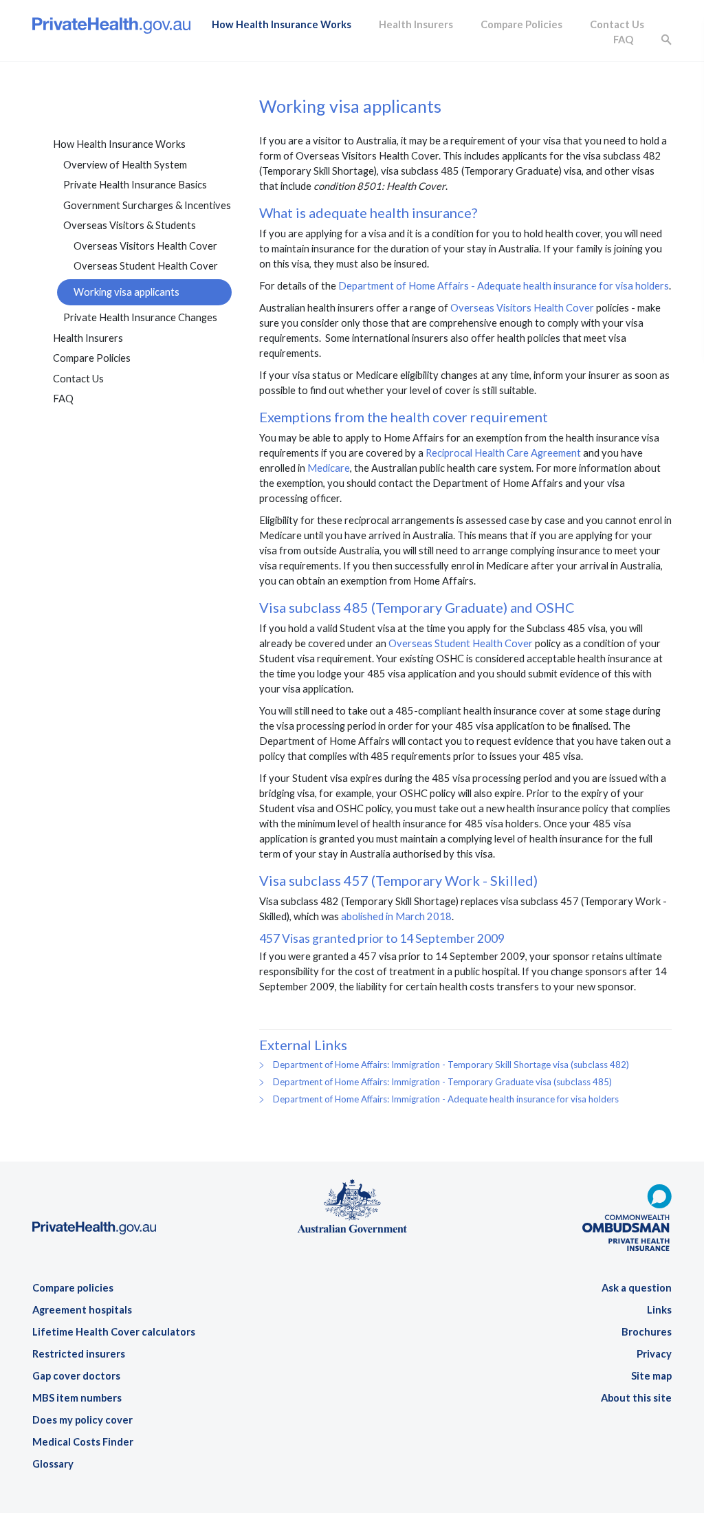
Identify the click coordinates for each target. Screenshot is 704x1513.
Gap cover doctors (76, 1376)
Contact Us (617, 24)
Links (659, 1310)
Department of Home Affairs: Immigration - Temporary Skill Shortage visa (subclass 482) (451, 1064)
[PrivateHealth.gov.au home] (94, 1186)
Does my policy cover (82, 1420)
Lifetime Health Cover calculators (113, 1332)
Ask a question (637, 1288)
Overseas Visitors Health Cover (145, 246)
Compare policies (72, 1288)
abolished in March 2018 (396, 916)
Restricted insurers (78, 1354)
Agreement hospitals (82, 1310)
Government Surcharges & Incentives (147, 205)
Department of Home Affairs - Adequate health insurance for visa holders (503, 286)
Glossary (53, 1464)
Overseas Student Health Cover (146, 266)
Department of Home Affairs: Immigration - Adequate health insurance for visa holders (446, 1098)
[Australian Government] (352, 1204)
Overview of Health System (125, 165)
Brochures (647, 1332)
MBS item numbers (77, 1398)
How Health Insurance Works (281, 24)
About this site (636, 1398)
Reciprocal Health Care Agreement (503, 453)
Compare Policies (521, 24)
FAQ (623, 39)
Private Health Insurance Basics (135, 185)
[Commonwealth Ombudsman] (627, 1211)
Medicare (328, 468)
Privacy (654, 1354)
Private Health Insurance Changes (140, 317)
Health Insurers (416, 24)
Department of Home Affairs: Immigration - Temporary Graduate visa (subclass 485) (442, 1081)
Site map (651, 1376)
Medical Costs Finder (82, 1442)
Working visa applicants (126, 292)
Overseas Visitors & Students (129, 225)
